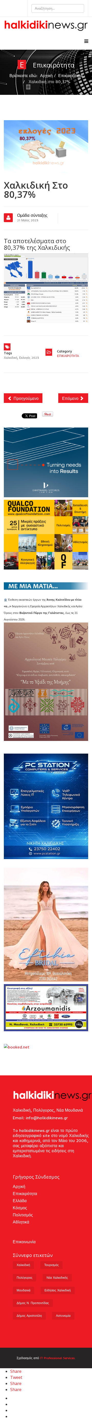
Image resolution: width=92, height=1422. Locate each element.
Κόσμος (20, 1207)
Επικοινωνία (24, 1241)
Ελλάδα (20, 1200)
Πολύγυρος (24, 1277)
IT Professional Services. (57, 1358)
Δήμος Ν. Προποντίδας (33, 1303)
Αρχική (46, 75)
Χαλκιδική (10, 358)
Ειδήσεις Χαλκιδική (57, 1290)
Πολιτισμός (23, 1214)
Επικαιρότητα (70, 75)
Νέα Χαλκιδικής (57, 1277)
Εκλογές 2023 (29, 358)
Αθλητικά (21, 1221)
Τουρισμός (51, 1265)
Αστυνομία (63, 1316)
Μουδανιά (23, 1290)
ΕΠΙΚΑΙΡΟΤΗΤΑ (68, 356)
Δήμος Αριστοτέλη (29, 1316)
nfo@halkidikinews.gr (47, 1117)
